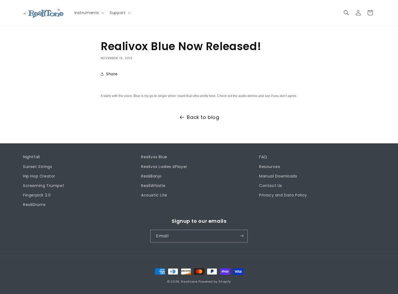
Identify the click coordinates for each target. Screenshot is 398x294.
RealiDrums (34, 204)
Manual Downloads (278, 176)
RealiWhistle (153, 185)
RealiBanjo (151, 176)
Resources (269, 166)
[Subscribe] (241, 236)
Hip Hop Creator (39, 176)
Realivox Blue (154, 157)
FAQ (263, 157)
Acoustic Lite (154, 195)
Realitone (189, 281)
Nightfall (31, 157)
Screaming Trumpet (43, 185)
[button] (89, 12)
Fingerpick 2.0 (37, 195)
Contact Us (270, 185)
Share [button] (112, 73)
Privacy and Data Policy (283, 195)
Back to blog (203, 117)
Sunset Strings (37, 166)
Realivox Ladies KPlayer (164, 166)
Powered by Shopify (214, 281)
